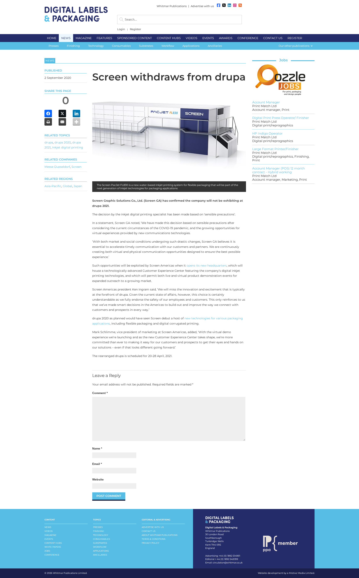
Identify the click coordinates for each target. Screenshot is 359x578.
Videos (48, 531)
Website (98, 479)
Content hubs (53, 543)
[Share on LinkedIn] (76, 113)
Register (135, 29)
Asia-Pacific (52, 186)
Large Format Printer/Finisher (275, 149)
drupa (48, 142)
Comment (100, 393)
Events (48, 539)
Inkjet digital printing (67, 147)
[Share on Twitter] (62, 113)
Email (97, 464)
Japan (78, 186)
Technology (100, 535)
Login (121, 29)
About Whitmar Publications (159, 535)
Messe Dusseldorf (57, 167)
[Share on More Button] (76, 122)
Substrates (100, 543)
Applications (101, 551)
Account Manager (266, 102)
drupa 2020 (62, 142)
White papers (52, 547)
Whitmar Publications (172, 6)
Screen (76, 167)
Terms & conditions (153, 539)
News (47, 527)
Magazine (50, 535)
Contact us (148, 531)
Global (67, 186)
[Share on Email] (62, 122)
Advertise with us (202, 6)
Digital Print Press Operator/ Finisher (280, 118)
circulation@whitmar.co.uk (228, 562)
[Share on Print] (48, 122)
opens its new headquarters (207, 265)
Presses (98, 527)
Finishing (98, 531)
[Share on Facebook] (48, 113)
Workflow (99, 547)
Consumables (101, 539)
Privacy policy (150, 543)
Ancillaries (100, 554)
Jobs (283, 60)
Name (97, 448)
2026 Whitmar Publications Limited (67, 573)
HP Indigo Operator (267, 133)
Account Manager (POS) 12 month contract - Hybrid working (278, 170)
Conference (51, 554)
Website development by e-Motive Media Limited (286, 573)
